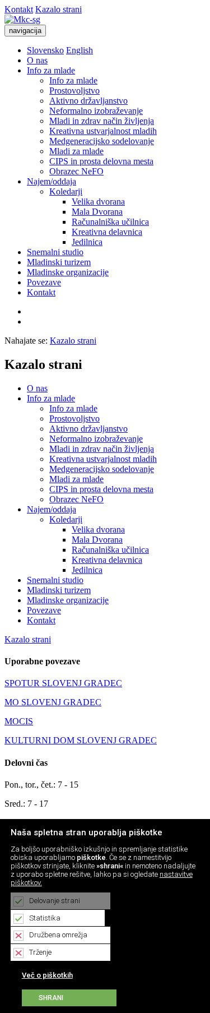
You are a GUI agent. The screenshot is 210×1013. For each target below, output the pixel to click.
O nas (37, 60)
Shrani (51, 998)
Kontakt (18, 9)
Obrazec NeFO (76, 171)
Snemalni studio (55, 252)
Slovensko (45, 50)
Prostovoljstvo (74, 90)
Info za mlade (51, 70)
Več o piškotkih (47, 975)
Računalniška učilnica (110, 221)
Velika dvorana (98, 201)
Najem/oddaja (51, 181)
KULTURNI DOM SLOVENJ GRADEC (80, 740)
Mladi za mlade (76, 151)
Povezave (44, 282)
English (79, 50)
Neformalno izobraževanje (96, 110)
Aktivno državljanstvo (88, 100)
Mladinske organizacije (68, 272)
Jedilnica (87, 242)
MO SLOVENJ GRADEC (52, 702)
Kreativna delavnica (107, 232)
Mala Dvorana (97, 211)
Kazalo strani (58, 9)
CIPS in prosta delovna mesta (101, 161)
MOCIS (18, 721)
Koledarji (65, 191)
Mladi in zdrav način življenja (101, 121)
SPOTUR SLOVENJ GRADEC (63, 683)
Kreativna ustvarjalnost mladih (103, 131)
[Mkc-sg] (22, 19)
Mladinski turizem (59, 262)
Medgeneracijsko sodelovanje (101, 141)
